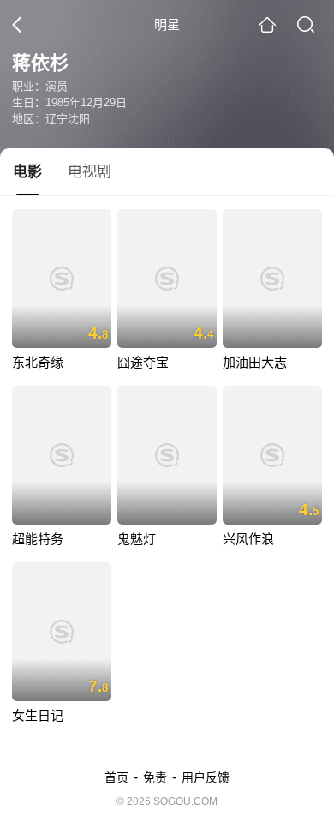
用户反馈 (206, 777)
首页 (116, 777)
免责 (155, 777)
